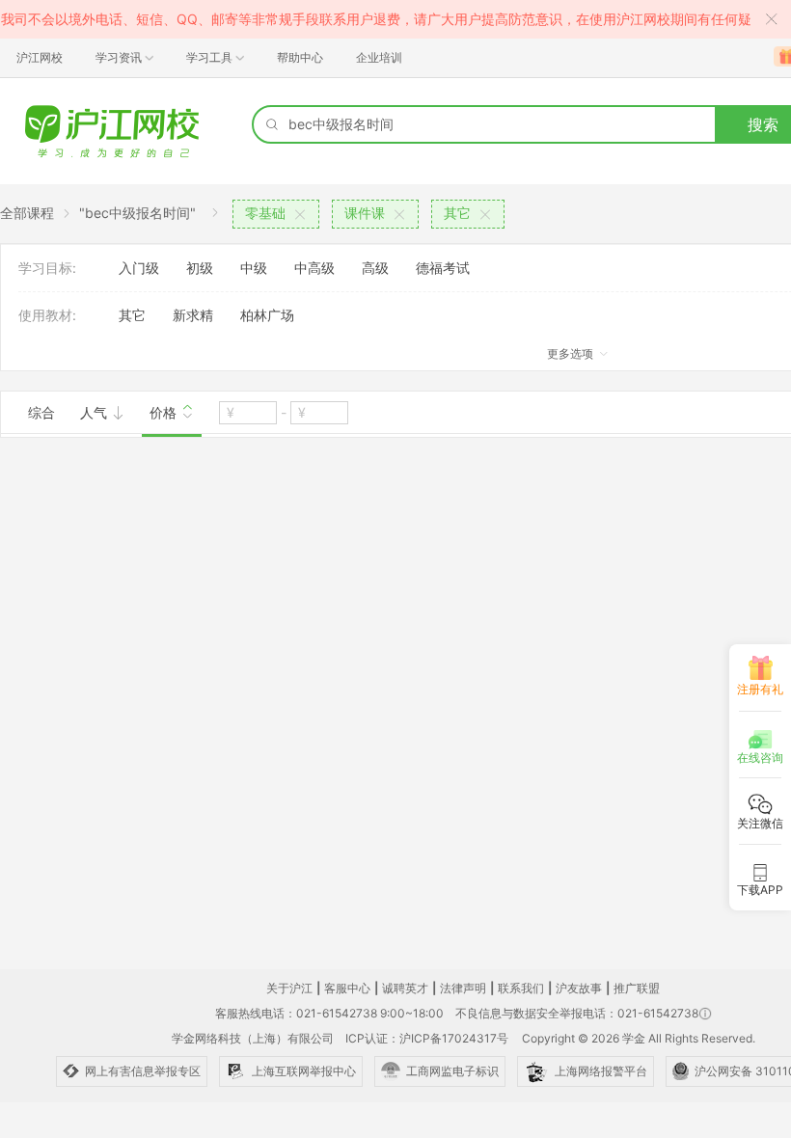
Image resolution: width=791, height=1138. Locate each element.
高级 (375, 267)
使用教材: (47, 315)
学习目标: (47, 267)
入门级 (139, 267)
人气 (95, 412)
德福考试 (443, 267)
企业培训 (379, 57)
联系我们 (521, 988)
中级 (253, 267)
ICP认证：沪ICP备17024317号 (426, 1038)
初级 (199, 267)
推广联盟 (637, 988)
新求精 (193, 315)
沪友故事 (579, 988)
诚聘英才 (405, 988)
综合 (41, 412)
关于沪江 (289, 988)
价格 (165, 412)
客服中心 (347, 988)
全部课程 (27, 212)
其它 (132, 315)
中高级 (314, 267)
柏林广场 (267, 315)
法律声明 (463, 988)
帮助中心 (300, 57)
